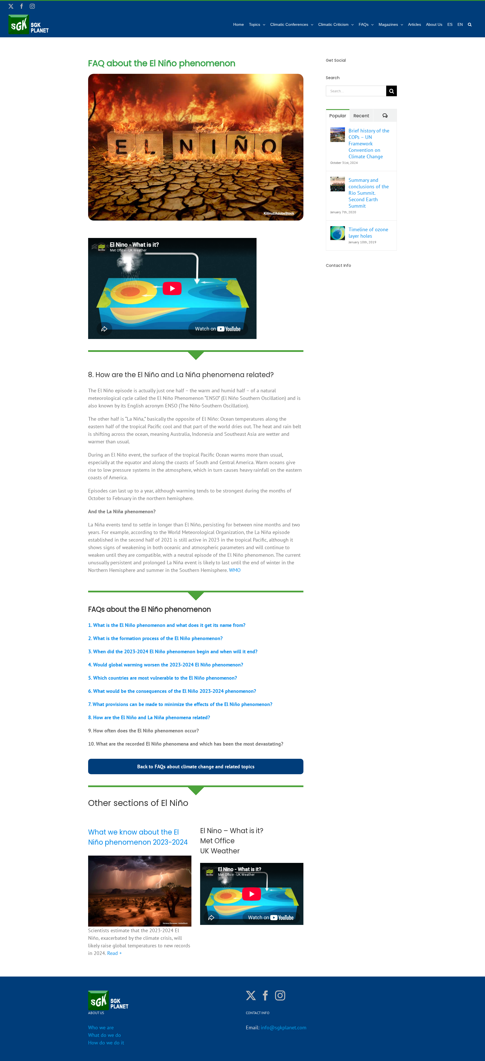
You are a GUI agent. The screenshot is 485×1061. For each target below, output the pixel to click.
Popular (337, 116)
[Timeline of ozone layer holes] (337, 230)
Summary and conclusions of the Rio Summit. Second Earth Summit (369, 193)
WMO (235, 570)
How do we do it (106, 1042)
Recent (361, 116)
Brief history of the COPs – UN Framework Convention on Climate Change (369, 143)
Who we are (101, 1027)
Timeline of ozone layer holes (368, 232)
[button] (470, 24)
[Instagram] (280, 996)
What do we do (104, 1035)
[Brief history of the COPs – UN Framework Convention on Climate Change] (337, 131)
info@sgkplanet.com (283, 1027)
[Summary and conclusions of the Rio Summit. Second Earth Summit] (337, 180)
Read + (114, 953)
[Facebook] (265, 996)
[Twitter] (251, 996)
